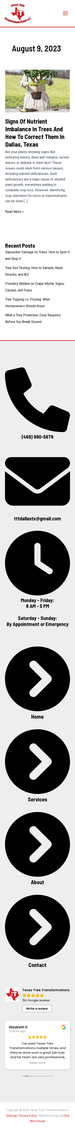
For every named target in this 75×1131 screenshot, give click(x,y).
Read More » (14, 211)
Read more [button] (37, 1063)
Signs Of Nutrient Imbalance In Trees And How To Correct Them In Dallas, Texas (34, 132)
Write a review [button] (37, 1009)
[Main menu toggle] (65, 13)
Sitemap (11, 1115)
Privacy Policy (28, 1115)
